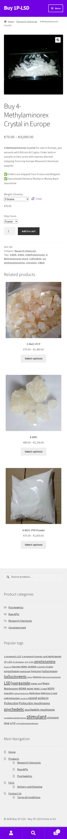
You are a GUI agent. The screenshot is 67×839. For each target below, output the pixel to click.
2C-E (26, 662)
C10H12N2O (35, 258)
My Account (11, 833)
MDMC (30, 688)
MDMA (22, 688)
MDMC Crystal (40, 688)
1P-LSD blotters (18, 662)
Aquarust (7, 667)
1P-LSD (8, 661)
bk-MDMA (32, 666)
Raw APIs (13, 614)
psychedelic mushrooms (40, 710)
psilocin (43, 698)
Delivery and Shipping (29, 786)
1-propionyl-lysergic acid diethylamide (41, 656)
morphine (24, 698)
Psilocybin (11, 703)
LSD (7, 682)
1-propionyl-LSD (12, 656)
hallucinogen (50, 671)
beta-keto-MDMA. (19, 666)
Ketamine (37, 676)
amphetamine (44, 661)
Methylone (34, 693)
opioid (32, 698)
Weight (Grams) (13, 194)
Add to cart (29, 231)
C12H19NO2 (41, 667)
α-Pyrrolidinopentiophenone (27, 723)
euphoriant (25, 671)
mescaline (8, 693)
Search (33, 833)
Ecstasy (49, 666)
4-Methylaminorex (35, 254)
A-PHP (31, 662)
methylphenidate (12, 698)
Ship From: (10, 216)
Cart (52, 830)
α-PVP (13, 723)
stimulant (31, 262)
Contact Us (14, 793)
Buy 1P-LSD (16, 7)
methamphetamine (14, 262)
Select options (33, 358)
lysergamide (20, 683)
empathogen (12, 671)
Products (13, 758)
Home (11, 21)
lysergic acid (36, 683)
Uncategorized (17, 627)
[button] (58, 40)
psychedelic (14, 709)
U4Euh (41, 262)
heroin (29, 677)
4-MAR (13, 254)
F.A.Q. (11, 782)
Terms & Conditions (28, 797)
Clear (39, 198)
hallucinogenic (15, 676)
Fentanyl (36, 671)
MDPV (50, 688)
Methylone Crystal (49, 693)
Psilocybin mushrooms (34, 703)
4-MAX (21, 254)
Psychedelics (15, 607)
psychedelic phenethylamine (15, 718)
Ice (44, 258)
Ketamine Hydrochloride (51, 677)
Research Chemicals (26, 21)
